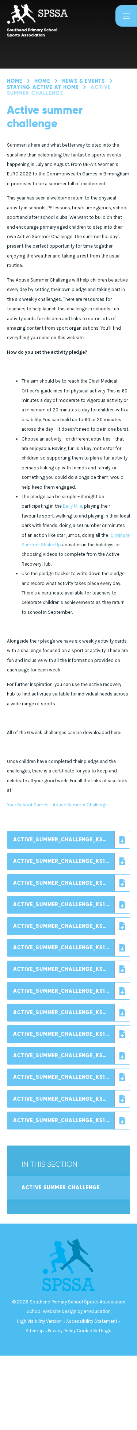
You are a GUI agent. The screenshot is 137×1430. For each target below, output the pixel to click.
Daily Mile (72, 506)
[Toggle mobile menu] (126, 16)
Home (14, 81)
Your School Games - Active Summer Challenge (57, 804)
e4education (97, 1311)
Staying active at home (43, 87)
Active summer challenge (59, 90)
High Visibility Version (39, 1321)
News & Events (83, 81)
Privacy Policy (62, 1330)
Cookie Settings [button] (94, 1330)
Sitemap (35, 1330)
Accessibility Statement (91, 1321)
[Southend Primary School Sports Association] (59, 14)
